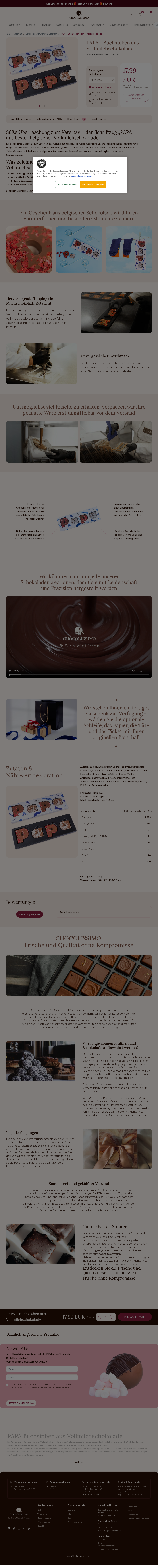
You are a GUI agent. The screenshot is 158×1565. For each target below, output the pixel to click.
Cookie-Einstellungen (67, 184)
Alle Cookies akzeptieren (93, 184)
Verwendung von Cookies (81, 176)
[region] (80, 175)
